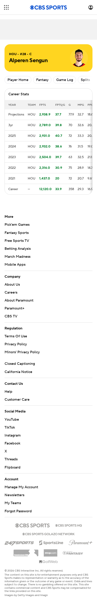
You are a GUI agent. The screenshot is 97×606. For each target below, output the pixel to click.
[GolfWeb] (48, 562)
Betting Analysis (18, 248)
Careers (11, 292)
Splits (85, 80)
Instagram (13, 435)
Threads (11, 459)
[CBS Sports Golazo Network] (48, 533)
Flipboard (13, 467)
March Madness (17, 256)
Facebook (12, 443)
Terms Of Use (16, 336)
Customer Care (17, 399)
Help (8, 391)
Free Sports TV (17, 240)
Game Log (64, 80)
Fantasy (42, 80)
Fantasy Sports (17, 233)
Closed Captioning (20, 363)
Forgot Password (18, 511)
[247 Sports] (19, 542)
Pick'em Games (17, 224)
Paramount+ (14, 308)
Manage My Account (21, 487)
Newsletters (14, 495)
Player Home (17, 80)
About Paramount (19, 300)
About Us (12, 284)
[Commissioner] (26, 551)
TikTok (10, 427)
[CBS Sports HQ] (68, 525)
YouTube (12, 419)
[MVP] (50, 551)
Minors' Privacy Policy (22, 352)
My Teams (13, 503)
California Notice (18, 372)
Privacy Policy (16, 344)
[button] (6, 7)
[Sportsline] (51, 542)
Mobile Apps (15, 264)
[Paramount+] (80, 542)
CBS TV (11, 316)
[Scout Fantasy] (73, 552)
